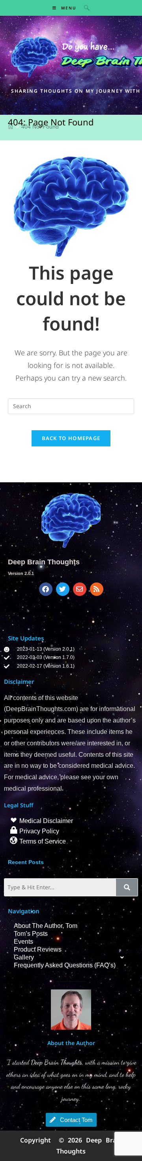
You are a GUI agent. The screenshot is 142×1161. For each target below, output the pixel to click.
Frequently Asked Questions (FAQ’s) (65, 965)
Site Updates (26, 638)
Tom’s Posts (31, 933)
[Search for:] (84, 8)
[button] (71, 957)
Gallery (24, 957)
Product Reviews (38, 949)
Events (23, 941)
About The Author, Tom (45, 925)
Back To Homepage (71, 438)
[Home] (10, 126)
